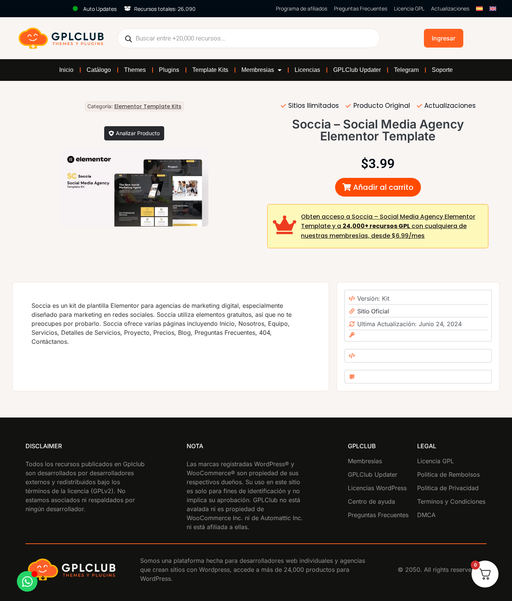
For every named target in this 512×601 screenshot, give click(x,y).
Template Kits (210, 70)
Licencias (307, 70)
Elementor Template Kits (147, 106)
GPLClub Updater (357, 70)
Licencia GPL (409, 8)
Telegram (406, 70)
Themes (135, 70)
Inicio (66, 70)
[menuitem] (479, 8)
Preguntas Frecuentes (360, 8)
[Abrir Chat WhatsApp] (27, 581)
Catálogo (99, 70)
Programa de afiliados (301, 8)
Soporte (442, 70)
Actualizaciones (450, 8)
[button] (378, 187)
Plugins (169, 70)
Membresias (257, 70)
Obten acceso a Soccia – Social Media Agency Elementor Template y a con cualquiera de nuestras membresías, (388, 226)
